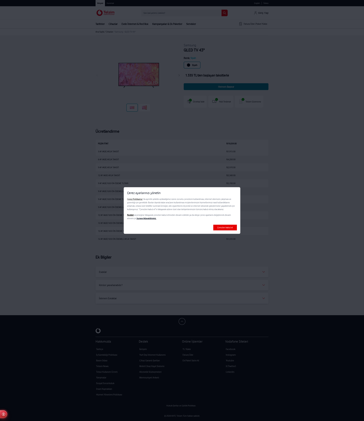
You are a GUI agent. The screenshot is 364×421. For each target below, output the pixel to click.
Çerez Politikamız (134, 199)
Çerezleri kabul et (225, 227)
